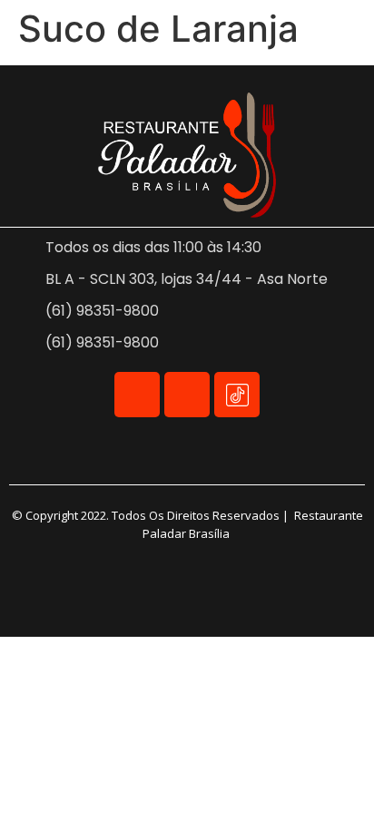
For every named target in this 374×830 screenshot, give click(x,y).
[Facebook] (137, 394)
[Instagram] (187, 394)
